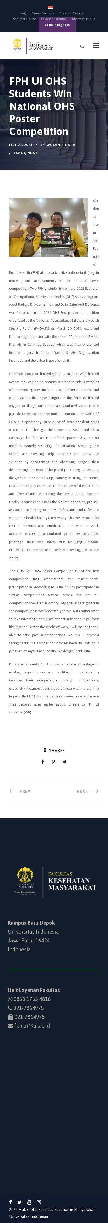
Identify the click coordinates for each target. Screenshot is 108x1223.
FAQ (23, 13)
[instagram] (39, 1202)
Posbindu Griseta (71, 13)
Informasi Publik (83, 19)
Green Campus (43, 13)
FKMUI (19, 153)
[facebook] (10, 1202)
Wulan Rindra (61, 145)
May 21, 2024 (21, 145)
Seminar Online (24, 19)
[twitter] (19, 1202)
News (32, 153)
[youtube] (29, 1202)
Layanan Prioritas (53, 19)
